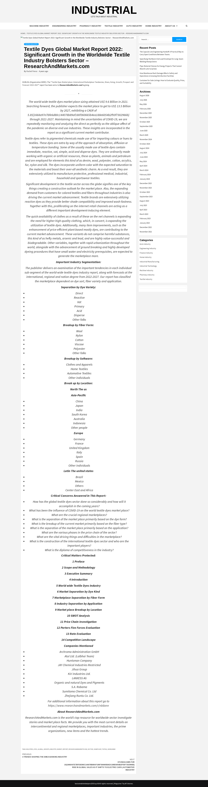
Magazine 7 (118, 783)
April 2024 (143, 166)
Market (59, 749)
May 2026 (143, 104)
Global (40, 749)
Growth (46, 749)
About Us (170, 26)
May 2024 (143, 161)
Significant (97, 749)
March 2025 (144, 135)
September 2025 (146, 126)
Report (65, 749)
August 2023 (144, 201)
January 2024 (145, 179)
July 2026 (143, 100)
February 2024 (145, 174)
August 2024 (144, 148)
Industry (53, 749)
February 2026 (145, 109)
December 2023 (146, 183)
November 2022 (146, 232)
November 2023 (146, 188)
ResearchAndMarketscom (78, 749)
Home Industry (153, 26)
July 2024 (143, 152)
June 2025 (143, 130)
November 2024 (146, 139)
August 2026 (144, 95)
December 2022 (146, 227)
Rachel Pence (32, 71)
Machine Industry (39, 26)
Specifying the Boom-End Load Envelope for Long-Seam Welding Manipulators (161, 60)
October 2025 (145, 122)
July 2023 (143, 205)
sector (90, 749)
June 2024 (143, 157)
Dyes (35, 749)
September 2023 (146, 196)
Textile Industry (114, 26)
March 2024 (144, 170)
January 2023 (145, 223)
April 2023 (143, 209)
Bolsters (29, 749)
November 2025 (146, 117)
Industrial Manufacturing (149, 261)
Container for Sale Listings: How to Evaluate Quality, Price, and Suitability (162, 81)
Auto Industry (134, 26)
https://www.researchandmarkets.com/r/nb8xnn (78, 705)
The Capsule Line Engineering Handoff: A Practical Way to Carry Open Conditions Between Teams (162, 53)
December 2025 (146, 113)
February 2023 (145, 218)
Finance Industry (146, 253)
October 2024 (145, 144)
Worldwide (111, 749)
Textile (104, 749)
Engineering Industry (64, 26)
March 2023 (144, 214)
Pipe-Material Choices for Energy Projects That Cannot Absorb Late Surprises (161, 67)
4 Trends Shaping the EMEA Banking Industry (44, 755)
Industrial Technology (148, 266)
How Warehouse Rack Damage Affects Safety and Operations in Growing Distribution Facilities (159, 74)
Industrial (104, 10)
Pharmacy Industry (90, 26)
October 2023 (145, 192)
